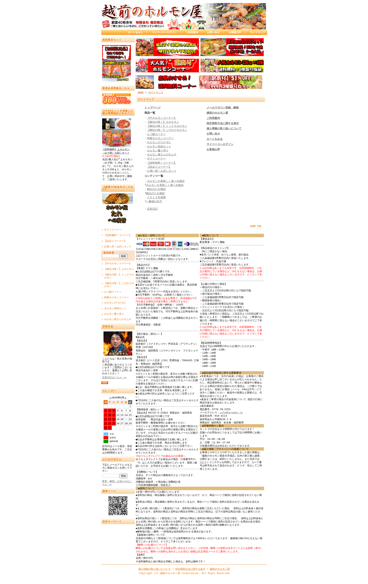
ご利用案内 (192, 32)
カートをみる (135, 32)
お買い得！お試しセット (117, 246)
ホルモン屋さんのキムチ (117, 319)
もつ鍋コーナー (113, 291)
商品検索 (109, 252)
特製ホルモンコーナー (116, 297)
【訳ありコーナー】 (115, 241)
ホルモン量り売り (114, 313)
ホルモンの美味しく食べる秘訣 (166, 181)
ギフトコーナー (113, 229)
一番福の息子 (154, 201)
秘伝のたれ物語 (156, 189)
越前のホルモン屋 (220, 568)
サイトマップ (257, 32)
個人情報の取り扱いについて (154, 568)
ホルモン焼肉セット (115, 308)
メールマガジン (112, 459)
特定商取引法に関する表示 (190, 568)
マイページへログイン (164, 32)
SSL (202, 462)
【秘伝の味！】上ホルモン (119, 269)
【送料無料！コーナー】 (117, 235)
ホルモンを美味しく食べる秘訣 (165, 185)
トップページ (153, 107)
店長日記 (152, 208)
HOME (141, 92)
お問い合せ (213, 32)
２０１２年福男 (156, 197)
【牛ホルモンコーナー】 (117, 263)
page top (255, 226)
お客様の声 (235, 32)
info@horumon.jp (231, 412)
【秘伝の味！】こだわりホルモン (119, 285)
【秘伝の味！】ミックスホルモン (119, 276)
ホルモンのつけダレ (115, 302)
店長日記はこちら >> (114, 377)
